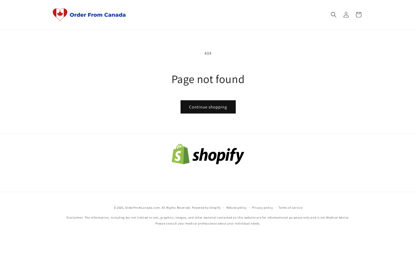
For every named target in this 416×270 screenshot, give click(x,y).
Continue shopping (208, 107)
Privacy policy (262, 208)
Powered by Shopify (206, 208)
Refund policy (236, 208)
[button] (333, 14)
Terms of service (290, 208)
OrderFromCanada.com (142, 208)
